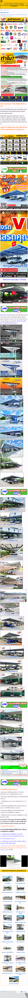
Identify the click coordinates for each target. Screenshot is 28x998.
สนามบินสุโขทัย (7, 883)
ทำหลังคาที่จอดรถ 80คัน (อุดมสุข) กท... (7, 963)
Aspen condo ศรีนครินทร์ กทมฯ (7, 892)
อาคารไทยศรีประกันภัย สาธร (20, 931)
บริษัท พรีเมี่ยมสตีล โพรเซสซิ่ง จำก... (20, 963)
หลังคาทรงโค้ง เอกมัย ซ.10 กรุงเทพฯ (20, 912)
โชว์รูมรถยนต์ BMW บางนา (7, 922)
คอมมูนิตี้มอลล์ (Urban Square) (7, 912)
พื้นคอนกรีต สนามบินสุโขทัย (14, 983)
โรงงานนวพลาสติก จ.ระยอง (7, 901)
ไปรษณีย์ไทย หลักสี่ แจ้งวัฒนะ (20, 892)
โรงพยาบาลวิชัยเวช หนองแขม (20, 883)
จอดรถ (12, 796)
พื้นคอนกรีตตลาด (14, 120)
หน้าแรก (1, 10)
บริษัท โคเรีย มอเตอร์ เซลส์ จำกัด (7, 973)
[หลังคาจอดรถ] (14, 169)
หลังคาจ (3, 792)
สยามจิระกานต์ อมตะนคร (20, 952)
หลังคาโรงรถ (9, 116)
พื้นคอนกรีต (15, 118)
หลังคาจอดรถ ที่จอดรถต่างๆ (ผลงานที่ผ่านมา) (14, 871)
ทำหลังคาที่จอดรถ (18, 14)
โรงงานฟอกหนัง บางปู (20, 942)
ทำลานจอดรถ (9, 16)
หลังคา (2, 810)
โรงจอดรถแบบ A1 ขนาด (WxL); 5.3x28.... (20, 974)
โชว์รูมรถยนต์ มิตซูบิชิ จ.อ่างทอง (20, 922)
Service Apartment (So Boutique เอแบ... (20, 902)
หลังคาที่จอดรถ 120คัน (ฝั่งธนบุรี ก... (7, 942)
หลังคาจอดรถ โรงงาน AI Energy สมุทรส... (7, 932)
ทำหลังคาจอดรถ (11, 14)
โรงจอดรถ (17, 116)
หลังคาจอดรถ (5, 14)
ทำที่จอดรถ (4, 16)
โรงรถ (13, 116)
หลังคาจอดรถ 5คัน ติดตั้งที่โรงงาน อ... (7, 953)
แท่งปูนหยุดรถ (19, 815)
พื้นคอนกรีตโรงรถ (6, 120)
